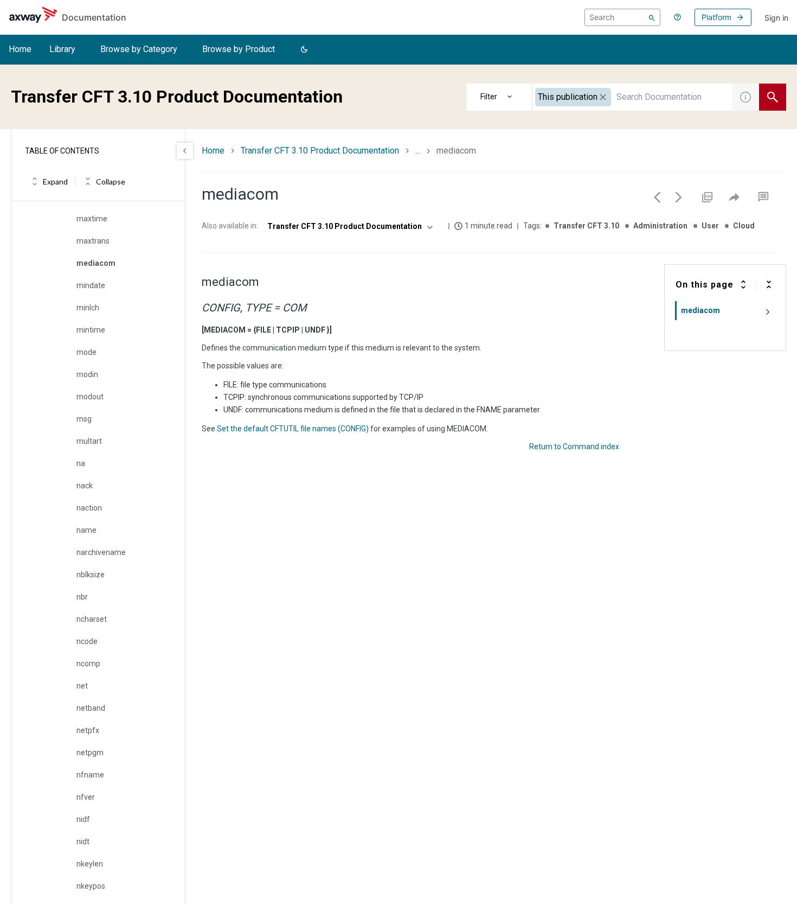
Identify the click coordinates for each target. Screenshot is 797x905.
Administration (660, 225)
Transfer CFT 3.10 (586, 225)
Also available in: (230, 225)
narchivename (101, 552)
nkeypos (90, 886)
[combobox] (632, 97)
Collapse (110, 181)
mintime (90, 330)
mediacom (95, 263)
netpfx (87, 730)
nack (84, 485)
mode (86, 352)
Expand (55, 181)
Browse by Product (238, 49)
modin (87, 374)
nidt (82, 841)
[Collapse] (768, 284)
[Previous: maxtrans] (657, 197)
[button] (304, 50)
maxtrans (93, 241)
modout (90, 396)
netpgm (90, 752)
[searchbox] (622, 17)
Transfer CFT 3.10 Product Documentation (320, 150)
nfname (90, 774)
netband (90, 708)
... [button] (417, 150)
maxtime (91, 218)
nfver (85, 797)
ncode (87, 641)
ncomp (88, 663)
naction (89, 508)
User (710, 225)
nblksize (90, 574)
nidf (83, 819)
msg (84, 419)
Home (20, 49)
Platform (716, 17)
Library (62, 49)
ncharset (91, 619)
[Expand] (743, 284)
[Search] (652, 17)
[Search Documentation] (772, 97)
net (82, 685)
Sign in (776, 17)
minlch (87, 307)
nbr (82, 596)
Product (499, 97)
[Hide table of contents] (185, 151)
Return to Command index (574, 446)
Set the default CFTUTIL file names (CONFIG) (293, 428)
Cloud (744, 225)
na (80, 463)
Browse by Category (138, 49)
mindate (90, 285)
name (86, 530)
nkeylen (89, 863)
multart (89, 441)
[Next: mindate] (679, 197)
